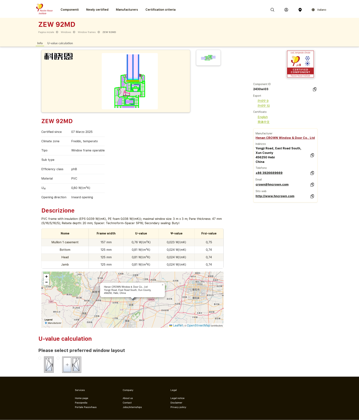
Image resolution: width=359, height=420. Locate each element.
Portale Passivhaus (86, 407)
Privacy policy (178, 407)
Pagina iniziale (46, 32)
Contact (127, 402)
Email (259, 179)
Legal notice (178, 398)
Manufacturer (264, 133)
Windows (66, 32)
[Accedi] (286, 10)
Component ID (262, 84)
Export (257, 95)
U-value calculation (60, 43)
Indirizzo (261, 143)
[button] (162, 285)
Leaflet (177, 325)
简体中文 (264, 122)
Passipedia (81, 402)
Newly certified (97, 9)
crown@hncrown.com (272, 184)
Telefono (261, 167)
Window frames (87, 32)
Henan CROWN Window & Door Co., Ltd (285, 138)
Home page (81, 398)
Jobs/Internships (132, 407)
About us (128, 398)
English (263, 117)
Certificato (260, 111)
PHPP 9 (263, 101)
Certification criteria (160, 9)
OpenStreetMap (198, 325)
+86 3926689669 (269, 173)
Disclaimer (176, 402)
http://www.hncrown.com (275, 196)
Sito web (261, 191)
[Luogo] (300, 10)
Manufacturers (127, 9)
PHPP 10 (264, 106)
